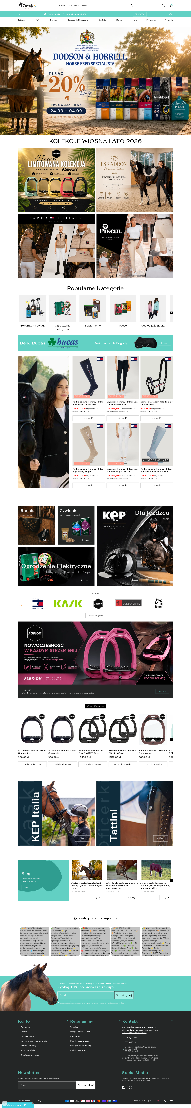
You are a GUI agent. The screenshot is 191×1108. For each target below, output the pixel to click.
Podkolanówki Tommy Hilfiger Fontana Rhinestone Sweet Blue (156, 470)
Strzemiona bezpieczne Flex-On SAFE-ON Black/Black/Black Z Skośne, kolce (90, 751)
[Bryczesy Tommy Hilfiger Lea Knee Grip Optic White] (123, 444)
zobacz (28, 888)
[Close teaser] (33, 1103)
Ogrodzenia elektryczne (62, 327)
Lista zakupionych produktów (34, 1041)
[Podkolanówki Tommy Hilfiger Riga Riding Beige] (89, 444)
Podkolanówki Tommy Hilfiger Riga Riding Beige (88, 470)
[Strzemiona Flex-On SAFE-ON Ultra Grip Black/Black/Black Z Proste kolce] (123, 730)
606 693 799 (130, 1042)
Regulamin (75, 1036)
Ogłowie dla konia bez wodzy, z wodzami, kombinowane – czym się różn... (121, 885)
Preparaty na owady (32, 325)
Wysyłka (74, 1027)
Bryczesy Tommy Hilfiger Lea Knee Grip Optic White (122, 470)
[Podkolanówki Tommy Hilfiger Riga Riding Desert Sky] (89, 377)
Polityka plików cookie (80, 1032)
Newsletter (29, 1072)
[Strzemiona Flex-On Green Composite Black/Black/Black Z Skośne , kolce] (32, 730)
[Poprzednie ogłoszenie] (19, 14)
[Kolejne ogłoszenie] (171, 14)
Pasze (123, 325)
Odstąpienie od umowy (80, 1046)
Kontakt (130, 1021)
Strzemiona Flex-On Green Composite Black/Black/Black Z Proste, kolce (62, 751)
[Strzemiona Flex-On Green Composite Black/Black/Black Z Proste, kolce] (62, 730)
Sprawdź (162, 691)
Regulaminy (81, 1021)
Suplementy (93, 325)
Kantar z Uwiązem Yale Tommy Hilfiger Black (156, 403)
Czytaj (97, 897)
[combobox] (95, 5)
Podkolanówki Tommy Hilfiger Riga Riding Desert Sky (88, 403)
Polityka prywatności (79, 1041)
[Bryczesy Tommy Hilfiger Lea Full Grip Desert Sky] (123, 377)
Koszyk (24, 1032)
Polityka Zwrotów (78, 1050)
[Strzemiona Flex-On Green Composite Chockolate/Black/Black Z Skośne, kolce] (153, 730)
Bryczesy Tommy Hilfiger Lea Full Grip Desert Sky (122, 403)
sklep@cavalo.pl (132, 1038)
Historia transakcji (28, 1046)
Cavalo (141, 1101)
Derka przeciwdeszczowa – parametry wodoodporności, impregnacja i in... (155, 885)
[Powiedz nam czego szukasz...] (131, 5)
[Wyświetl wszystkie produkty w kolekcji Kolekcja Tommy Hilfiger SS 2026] (43, 422)
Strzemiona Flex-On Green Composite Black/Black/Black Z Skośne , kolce (32, 751)
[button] (22, 20)
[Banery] (32, 603)
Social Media (135, 1072)
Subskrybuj (124, 995)
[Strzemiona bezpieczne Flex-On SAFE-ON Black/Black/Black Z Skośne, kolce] (92, 730)
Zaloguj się (25, 1027)
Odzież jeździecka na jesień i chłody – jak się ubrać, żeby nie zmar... (87, 885)
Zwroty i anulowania (30, 1055)
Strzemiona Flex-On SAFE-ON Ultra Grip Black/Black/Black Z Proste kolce (123, 751)
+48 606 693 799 (24, 1101)
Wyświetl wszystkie (95, 706)
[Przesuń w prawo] (171, 313)
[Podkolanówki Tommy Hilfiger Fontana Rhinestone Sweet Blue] (156, 444)
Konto (24, 1021)
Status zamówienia (29, 1050)
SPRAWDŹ (139, 14)
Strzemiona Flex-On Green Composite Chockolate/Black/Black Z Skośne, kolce (153, 751)
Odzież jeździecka (153, 325)
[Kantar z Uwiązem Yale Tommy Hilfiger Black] (156, 377)
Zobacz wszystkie (95, 616)
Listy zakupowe (27, 1036)
